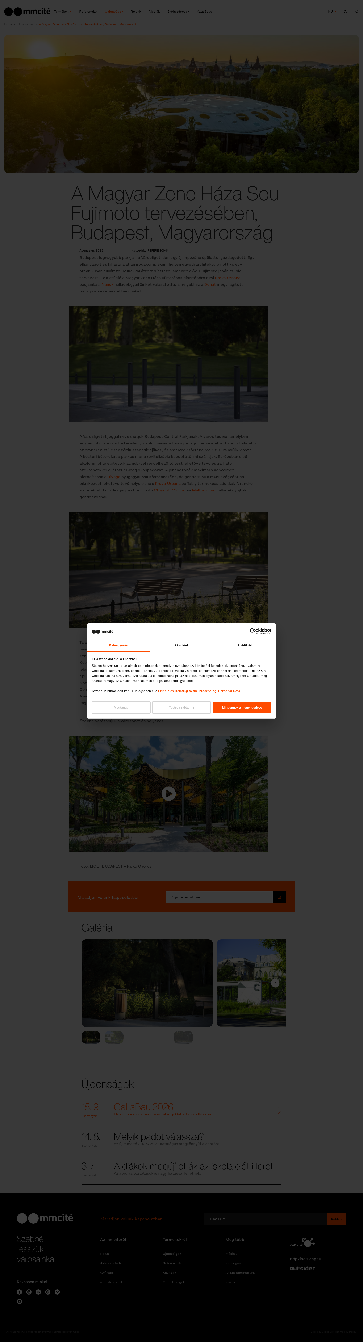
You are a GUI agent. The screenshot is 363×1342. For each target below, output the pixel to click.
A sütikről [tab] (244, 645)
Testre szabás (179, 707)
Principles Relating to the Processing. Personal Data (199, 691)
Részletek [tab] (181, 645)
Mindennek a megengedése (242, 707)
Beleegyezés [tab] (118, 645)
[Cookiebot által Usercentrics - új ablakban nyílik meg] (253, 631)
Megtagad (121, 707)
